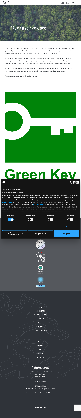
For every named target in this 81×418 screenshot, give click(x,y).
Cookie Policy (7, 202)
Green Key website (31, 76)
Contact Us (40, 357)
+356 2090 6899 (40, 381)
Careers (40, 353)
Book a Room (40, 407)
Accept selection (40, 234)
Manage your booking (40, 330)
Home (40, 307)
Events (40, 345)
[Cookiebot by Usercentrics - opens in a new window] (70, 182)
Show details (70, 227)
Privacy (41, 393)
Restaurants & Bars (40, 315)
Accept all (66, 234)
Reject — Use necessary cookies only (14, 233)
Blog (40, 349)
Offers (40, 341)
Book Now (65, 2)
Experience (40, 319)
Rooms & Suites (40, 311)
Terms (36, 393)
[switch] (30, 219)
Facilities (40, 322)
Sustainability (40, 326)
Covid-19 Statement (50, 393)
